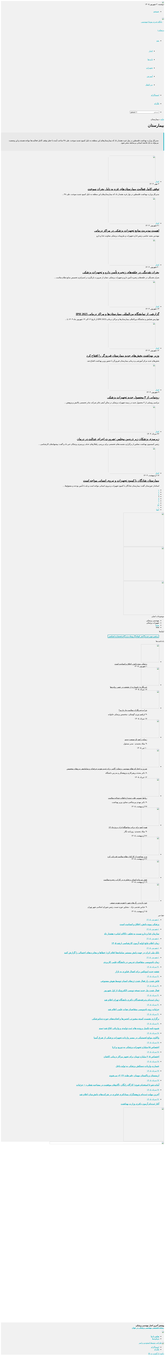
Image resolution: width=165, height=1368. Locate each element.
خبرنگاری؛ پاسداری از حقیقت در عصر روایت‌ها (128, 687)
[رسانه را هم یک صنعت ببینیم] (150, 737)
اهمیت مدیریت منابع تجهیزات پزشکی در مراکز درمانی (126, 230)
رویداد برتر (130, 636)
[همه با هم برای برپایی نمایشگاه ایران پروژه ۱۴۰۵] (150, 825)
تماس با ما (155, 1336)
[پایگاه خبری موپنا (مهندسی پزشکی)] (152, 30)
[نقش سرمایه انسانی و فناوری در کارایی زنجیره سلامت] (150, 877)
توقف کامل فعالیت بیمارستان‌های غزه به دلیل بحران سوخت (123, 189)
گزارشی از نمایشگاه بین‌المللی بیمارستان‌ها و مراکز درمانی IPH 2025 (117, 314)
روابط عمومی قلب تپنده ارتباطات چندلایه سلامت (127, 798)
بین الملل (149, 85)
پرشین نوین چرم (151, 636)
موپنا (157, 625)
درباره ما (155, 1339)
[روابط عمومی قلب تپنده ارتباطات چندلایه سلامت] (150, 796)
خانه (162, 119)
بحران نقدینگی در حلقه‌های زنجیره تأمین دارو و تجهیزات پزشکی (120, 272)
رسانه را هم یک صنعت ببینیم (136, 739)
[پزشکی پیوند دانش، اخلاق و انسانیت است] (150, 662)
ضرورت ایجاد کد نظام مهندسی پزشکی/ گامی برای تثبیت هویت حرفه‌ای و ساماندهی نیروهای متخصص (107, 769)
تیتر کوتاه (139, 636)
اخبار (151, 51)
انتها (157, 510)
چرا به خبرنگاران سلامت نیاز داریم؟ (133, 710)
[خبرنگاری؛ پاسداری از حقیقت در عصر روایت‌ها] (150, 685)
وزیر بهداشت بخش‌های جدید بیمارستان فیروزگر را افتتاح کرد (122, 355)
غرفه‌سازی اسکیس (116, 636)
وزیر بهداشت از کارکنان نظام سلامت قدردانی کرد (127, 857)
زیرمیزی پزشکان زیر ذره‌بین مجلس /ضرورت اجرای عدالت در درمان (118, 439)
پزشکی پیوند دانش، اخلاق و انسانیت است (131, 664)
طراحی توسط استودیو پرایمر (150, 1343)
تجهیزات (149, 68)
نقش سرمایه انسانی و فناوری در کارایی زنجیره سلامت (125, 880)
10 (158, 505)
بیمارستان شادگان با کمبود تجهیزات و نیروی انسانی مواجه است (121, 480)
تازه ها (150, 59)
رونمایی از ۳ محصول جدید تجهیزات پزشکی (133, 397)
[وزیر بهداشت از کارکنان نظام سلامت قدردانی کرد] (150, 854)
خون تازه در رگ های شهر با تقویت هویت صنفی (128, 903)
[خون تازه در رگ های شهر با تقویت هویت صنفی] (150, 901)
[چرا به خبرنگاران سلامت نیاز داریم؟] (150, 708)
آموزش (150, 76)
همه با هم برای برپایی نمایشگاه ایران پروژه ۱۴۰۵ (128, 827)
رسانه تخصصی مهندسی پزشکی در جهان (148, 1328)
